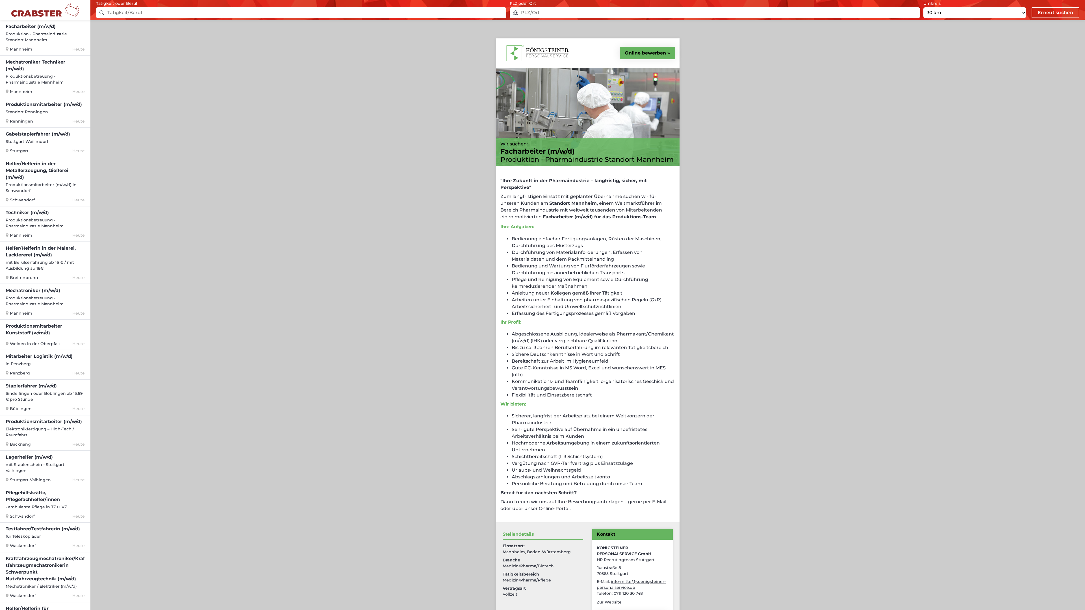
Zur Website (609, 602)
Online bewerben (645, 53)
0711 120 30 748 (628, 593)
